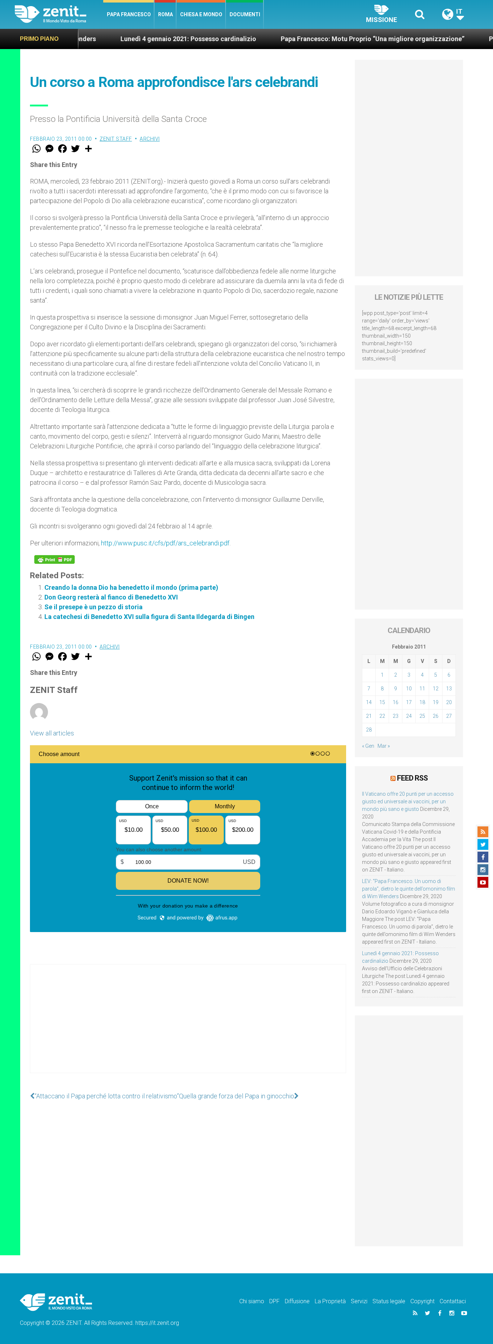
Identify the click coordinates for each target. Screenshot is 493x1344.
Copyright (422, 1301)
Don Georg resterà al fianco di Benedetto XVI (111, 597)
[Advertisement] (188, 1025)
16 (395, 702)
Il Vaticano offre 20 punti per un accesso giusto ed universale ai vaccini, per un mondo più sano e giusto (408, 801)
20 (449, 702)
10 (409, 688)
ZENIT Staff (116, 139)
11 (422, 688)
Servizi (359, 1301)
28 (369, 730)
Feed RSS (412, 778)
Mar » (384, 746)
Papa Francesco (129, 14)
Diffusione (297, 1301)
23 (395, 716)
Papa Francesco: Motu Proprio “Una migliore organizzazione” (340, 39)
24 (409, 716)
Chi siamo (251, 1301)
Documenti (245, 14)
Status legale (388, 1301)
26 (436, 716)
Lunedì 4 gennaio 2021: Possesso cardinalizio (156, 39)
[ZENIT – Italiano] (59, 14)
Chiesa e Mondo (201, 14)
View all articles (52, 733)
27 (449, 716)
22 (382, 716)
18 (422, 702)
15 (382, 702)
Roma (165, 14)
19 (436, 702)
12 (436, 688)
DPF (274, 1301)
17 (409, 702)
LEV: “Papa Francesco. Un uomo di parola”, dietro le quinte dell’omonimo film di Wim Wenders (408, 888)
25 (422, 716)
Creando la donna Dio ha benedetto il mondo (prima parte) (131, 587)
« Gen (368, 746)
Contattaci (453, 1301)
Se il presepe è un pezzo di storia (93, 607)
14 (369, 702)
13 (449, 688)
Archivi (150, 139)
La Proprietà (330, 1301)
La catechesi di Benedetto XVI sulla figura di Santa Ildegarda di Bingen (149, 616)
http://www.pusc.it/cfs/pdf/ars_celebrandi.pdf (165, 543)
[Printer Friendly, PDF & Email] (54, 559)
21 (369, 716)
